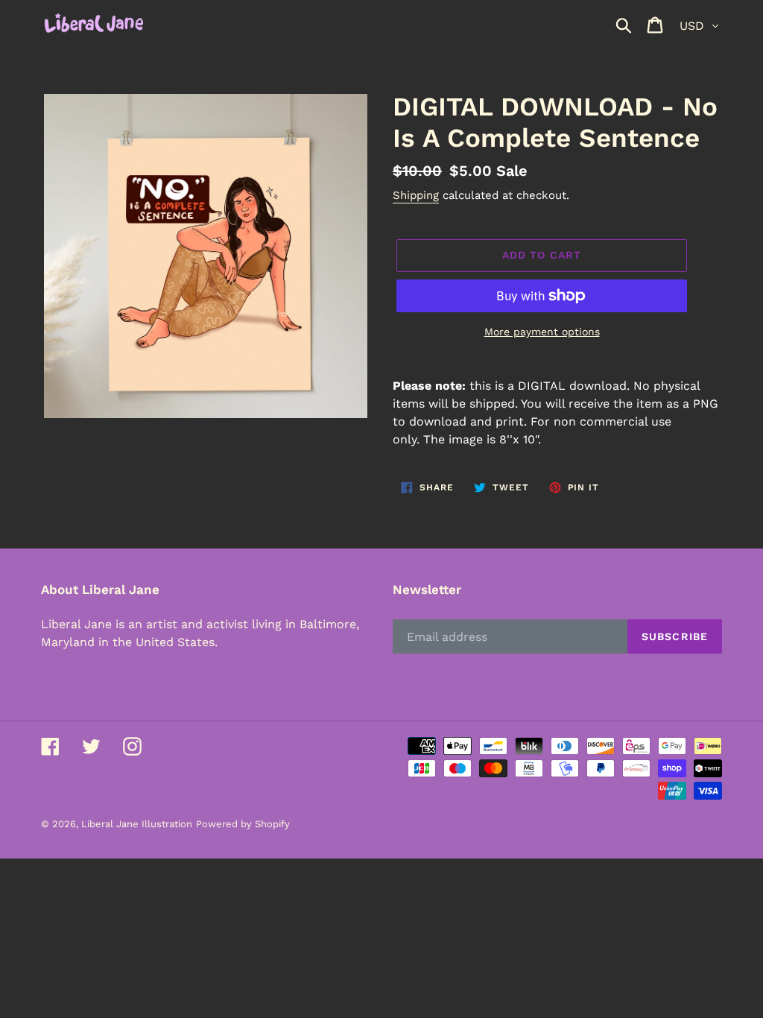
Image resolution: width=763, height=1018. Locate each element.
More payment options (542, 332)
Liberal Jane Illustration (136, 823)
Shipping (416, 195)
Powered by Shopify (243, 823)
